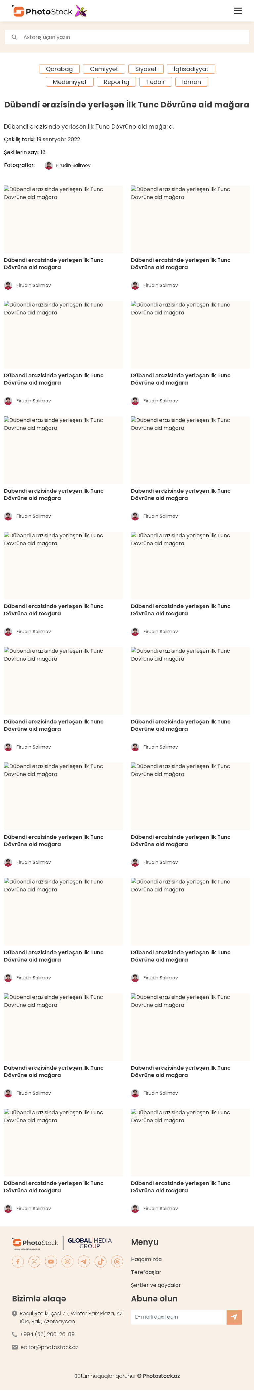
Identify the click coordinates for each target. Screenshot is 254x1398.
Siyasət (146, 69)
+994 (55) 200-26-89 (47, 1334)
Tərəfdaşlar (146, 1272)
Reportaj (116, 82)
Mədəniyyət (70, 82)
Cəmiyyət (104, 69)
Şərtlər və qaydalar (156, 1285)
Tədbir (155, 82)
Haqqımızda (146, 1259)
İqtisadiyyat (191, 69)
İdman (191, 82)
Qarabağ (59, 69)
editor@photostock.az (49, 1347)
